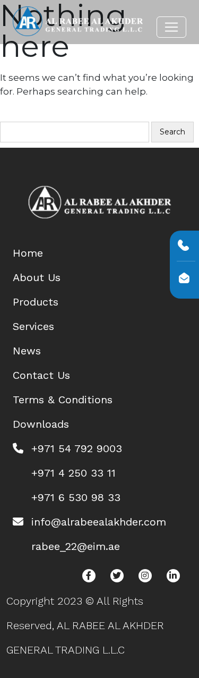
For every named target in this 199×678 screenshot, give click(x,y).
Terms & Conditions (63, 399)
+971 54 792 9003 (76, 448)
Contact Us (41, 375)
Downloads (41, 424)
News (27, 350)
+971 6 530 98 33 (75, 497)
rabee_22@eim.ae (75, 546)
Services (33, 326)
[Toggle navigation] (171, 27)
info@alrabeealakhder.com (98, 521)
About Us (36, 277)
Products (35, 301)
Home (28, 253)
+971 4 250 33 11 (73, 473)
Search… (21, 115)
